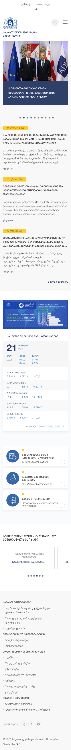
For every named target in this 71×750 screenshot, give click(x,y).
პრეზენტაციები (14, 645)
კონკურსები (12, 692)
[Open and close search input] (55, 22)
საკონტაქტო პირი (15, 628)
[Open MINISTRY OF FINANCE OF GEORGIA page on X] (24, 724)
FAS (17, 744)
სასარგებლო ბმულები (18, 703)
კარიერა (10, 680)
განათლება (12, 668)
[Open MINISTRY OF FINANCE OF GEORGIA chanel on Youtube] (38, 724)
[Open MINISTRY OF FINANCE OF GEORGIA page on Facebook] (31, 724)
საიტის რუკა (42, 4)
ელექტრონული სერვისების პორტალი (27, 709)
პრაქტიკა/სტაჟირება (17, 663)
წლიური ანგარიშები (17, 639)
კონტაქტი (27, 4)
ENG (35, 9)
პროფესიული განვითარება (21, 686)
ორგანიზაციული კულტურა (20, 674)
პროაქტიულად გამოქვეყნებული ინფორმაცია (24, 620)
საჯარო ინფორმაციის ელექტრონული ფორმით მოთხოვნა (27, 610)
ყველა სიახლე (58, 281)
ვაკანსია (10, 657)
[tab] (20, 117)
